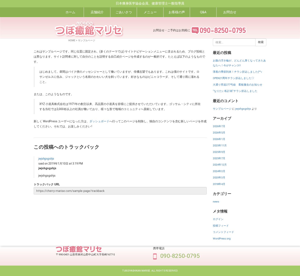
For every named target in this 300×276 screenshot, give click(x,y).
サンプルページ (222, 108)
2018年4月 (219, 184)
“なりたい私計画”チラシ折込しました (235, 90)
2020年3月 (219, 177)
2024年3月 (219, 171)
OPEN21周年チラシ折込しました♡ (233, 78)
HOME (71, 40)
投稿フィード (221, 225)
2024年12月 (220, 164)
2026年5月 (219, 132)
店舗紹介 (97, 12)
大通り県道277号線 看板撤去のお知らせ (237, 84)
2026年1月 (219, 139)
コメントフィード (223, 232)
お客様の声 (177, 12)
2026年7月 (219, 126)
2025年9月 (219, 152)
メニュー (150, 12)
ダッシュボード (99, 121)
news (216, 201)
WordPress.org (222, 238)
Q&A (203, 12)
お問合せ (229, 12)
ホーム (70, 12)
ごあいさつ (124, 12)
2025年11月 (220, 145)
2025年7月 (219, 158)
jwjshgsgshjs (46, 158)
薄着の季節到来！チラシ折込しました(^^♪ (237, 71)
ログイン (218, 219)
